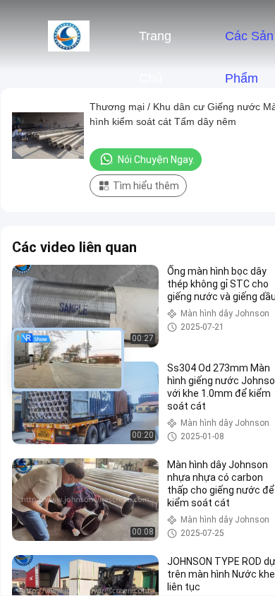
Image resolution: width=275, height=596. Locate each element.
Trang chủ (155, 43)
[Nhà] (69, 35)
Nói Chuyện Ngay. (156, 159)
